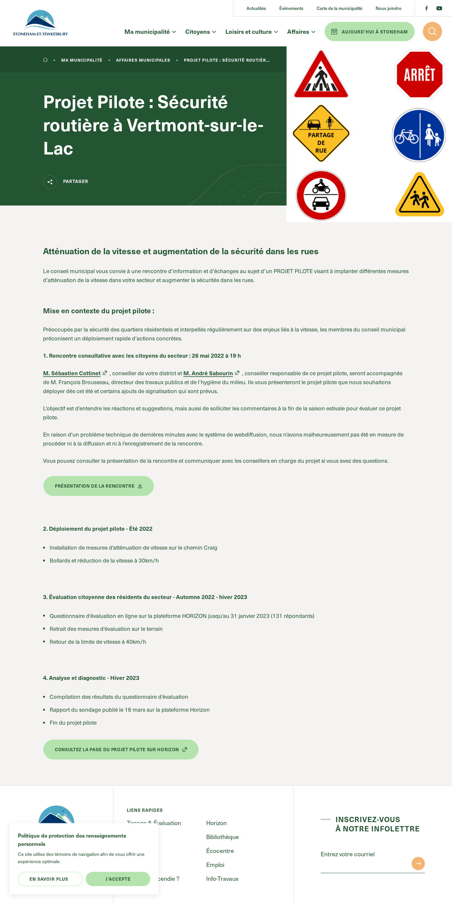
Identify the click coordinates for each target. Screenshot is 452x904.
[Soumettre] (418, 863)
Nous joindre (388, 8)
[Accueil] (45, 60)
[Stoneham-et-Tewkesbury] (40, 23)
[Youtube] (439, 8)
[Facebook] (426, 8)
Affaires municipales (143, 60)
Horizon (216, 822)
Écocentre (220, 850)
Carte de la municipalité (339, 8)
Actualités (256, 8)
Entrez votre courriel (348, 853)
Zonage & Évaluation (154, 822)
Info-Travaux (222, 878)
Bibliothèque (222, 836)
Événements (291, 8)
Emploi (215, 864)
